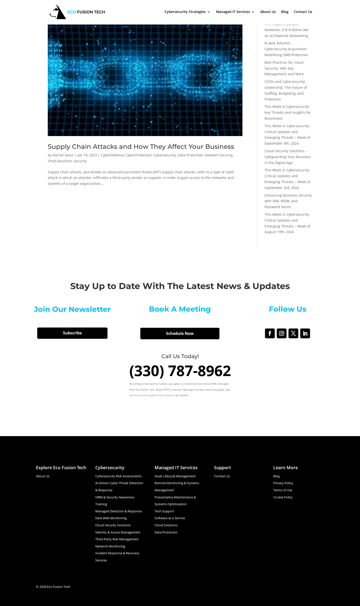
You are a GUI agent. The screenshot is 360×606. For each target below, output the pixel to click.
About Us (268, 11)
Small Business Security (67, 161)
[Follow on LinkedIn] (305, 333)
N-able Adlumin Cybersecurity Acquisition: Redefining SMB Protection (286, 49)
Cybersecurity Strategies (185, 11)
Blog (284, 11)
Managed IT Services (233, 11)
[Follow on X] (293, 333)
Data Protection (190, 155)
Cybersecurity (165, 155)
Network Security (219, 155)
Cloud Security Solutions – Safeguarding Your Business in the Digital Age (287, 157)
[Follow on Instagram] (282, 333)
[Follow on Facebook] (270, 333)
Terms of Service (165, 395)
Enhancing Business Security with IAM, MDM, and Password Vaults (288, 201)
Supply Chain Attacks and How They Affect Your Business (141, 147)
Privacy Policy (142, 395)
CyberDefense (112, 155)
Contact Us (303, 11)
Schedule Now (180, 333)
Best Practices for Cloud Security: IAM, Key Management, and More (284, 68)
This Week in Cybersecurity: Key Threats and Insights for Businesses (287, 112)
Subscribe (72, 333)
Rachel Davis (63, 155)
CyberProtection (139, 155)
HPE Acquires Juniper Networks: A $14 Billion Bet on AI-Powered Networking (286, 30)
